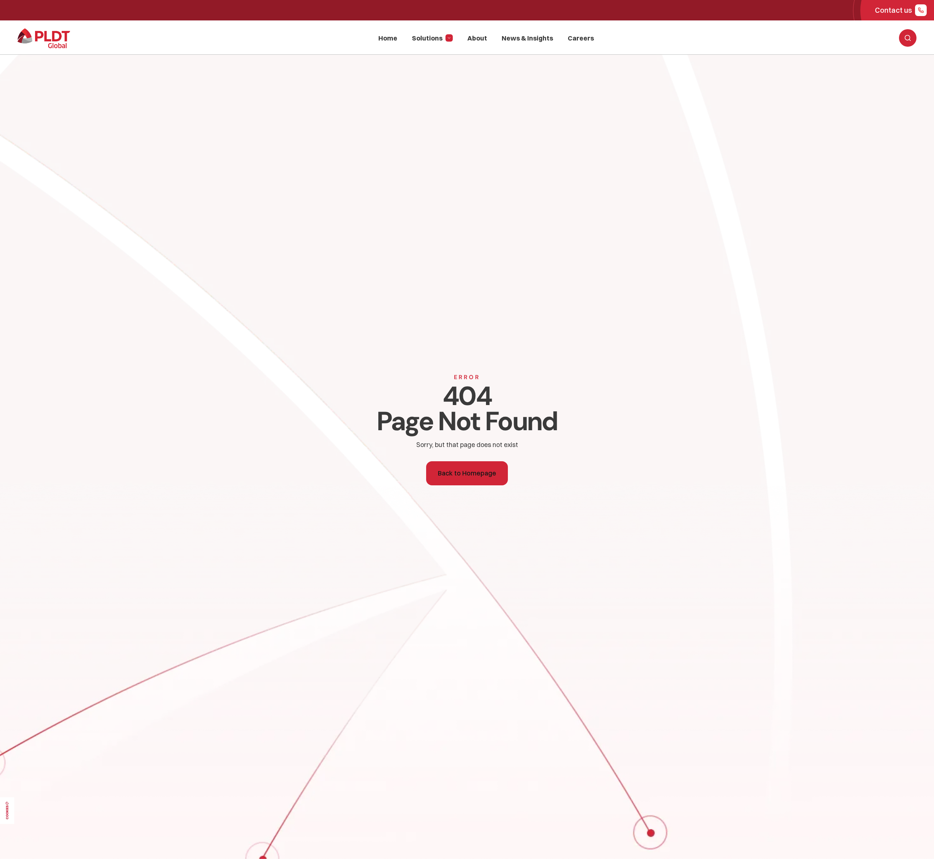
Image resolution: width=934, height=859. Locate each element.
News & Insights (527, 38)
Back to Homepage (467, 473)
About (477, 38)
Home (387, 38)
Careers (581, 38)
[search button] (907, 38)
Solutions (427, 38)
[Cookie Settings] (7, 810)
